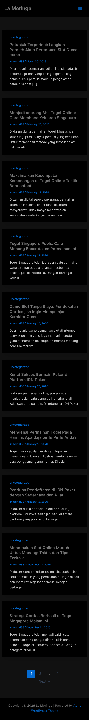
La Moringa (18, 8)
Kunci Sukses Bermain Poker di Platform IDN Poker (39, 377)
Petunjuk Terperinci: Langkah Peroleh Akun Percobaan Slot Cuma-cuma (44, 49)
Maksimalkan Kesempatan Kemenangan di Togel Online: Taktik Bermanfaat (43, 180)
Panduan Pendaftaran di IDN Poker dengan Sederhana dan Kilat (42, 492)
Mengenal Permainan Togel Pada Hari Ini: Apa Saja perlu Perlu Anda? (43, 435)
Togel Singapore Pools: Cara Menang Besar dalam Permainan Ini (43, 246)
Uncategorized (19, 37)
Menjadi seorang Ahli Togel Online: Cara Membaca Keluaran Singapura (43, 115)
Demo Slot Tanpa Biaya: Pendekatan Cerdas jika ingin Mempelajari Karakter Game (44, 311)
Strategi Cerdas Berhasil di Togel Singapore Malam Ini (41, 618)
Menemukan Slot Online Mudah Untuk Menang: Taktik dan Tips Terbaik (39, 552)
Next (45, 681)
